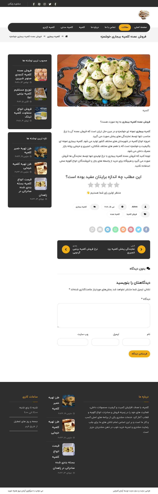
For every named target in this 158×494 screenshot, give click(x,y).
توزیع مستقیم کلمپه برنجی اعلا (22, 93)
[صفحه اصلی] (66, 36)
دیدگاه (145, 299)
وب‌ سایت (83, 334)
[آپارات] (39, 4)
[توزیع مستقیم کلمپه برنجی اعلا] (41, 94)
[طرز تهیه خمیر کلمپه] (41, 153)
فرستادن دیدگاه (139, 353)
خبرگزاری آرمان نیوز (25, 491)
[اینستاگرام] (44, 4)
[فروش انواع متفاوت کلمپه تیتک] (41, 113)
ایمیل (116, 334)
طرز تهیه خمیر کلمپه (53, 403)
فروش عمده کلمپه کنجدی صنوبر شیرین (23, 74)
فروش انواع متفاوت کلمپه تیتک (22, 113)
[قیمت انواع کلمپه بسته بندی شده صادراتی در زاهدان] (41, 184)
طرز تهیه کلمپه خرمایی (53, 427)
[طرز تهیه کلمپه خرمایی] (41, 168)
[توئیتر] (50, 4)
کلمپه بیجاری (81, 207)
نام (148, 334)
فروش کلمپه (132, 214)
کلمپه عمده (115, 214)
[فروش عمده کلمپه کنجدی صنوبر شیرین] (41, 75)
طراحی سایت (145, 491)
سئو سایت (133, 491)
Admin (134, 207)
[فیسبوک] (55, 4)
